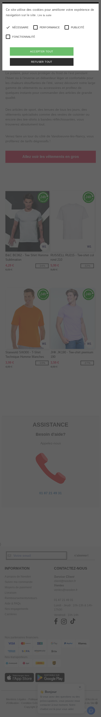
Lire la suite (44, 15)
